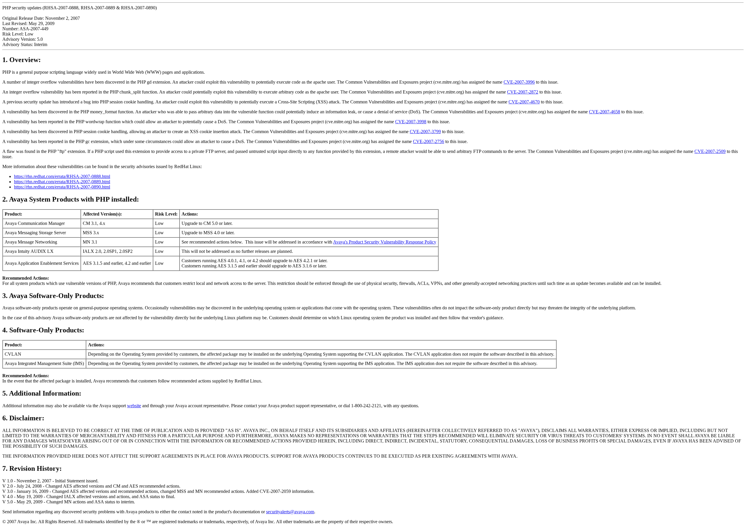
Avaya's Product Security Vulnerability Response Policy (384, 241)
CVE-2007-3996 (519, 82)
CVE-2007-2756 (428, 141)
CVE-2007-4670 (524, 101)
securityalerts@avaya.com (290, 511)
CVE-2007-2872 (522, 91)
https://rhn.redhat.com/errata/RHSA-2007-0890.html (62, 186)
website (134, 405)
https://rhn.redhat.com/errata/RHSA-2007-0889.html (62, 181)
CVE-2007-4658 (604, 111)
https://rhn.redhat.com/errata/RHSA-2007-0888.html (62, 176)
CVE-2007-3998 (410, 121)
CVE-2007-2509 (710, 151)
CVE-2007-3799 (425, 131)
